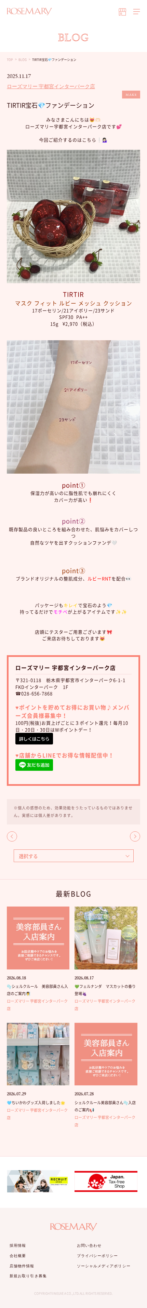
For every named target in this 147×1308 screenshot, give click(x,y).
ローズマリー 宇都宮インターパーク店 (51, 86)
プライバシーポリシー (97, 1255)
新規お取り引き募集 (28, 1275)
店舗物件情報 (22, 1266)
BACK (12, 836)
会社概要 (18, 1255)
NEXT (135, 836)
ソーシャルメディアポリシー (104, 1266)
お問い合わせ (89, 1245)
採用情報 (18, 1245)
